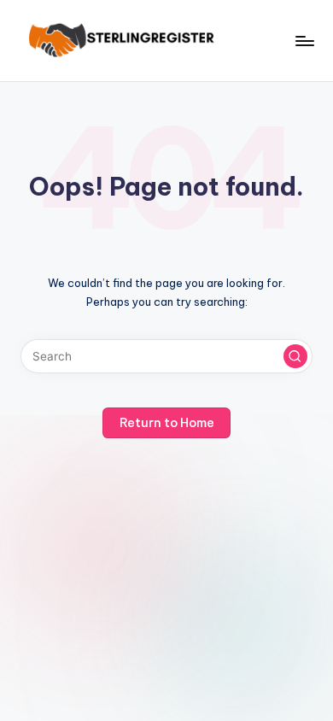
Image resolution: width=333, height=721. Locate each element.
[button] (295, 356)
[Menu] (304, 40)
